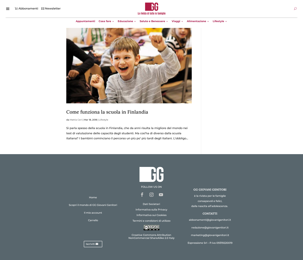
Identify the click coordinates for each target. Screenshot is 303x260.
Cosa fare (105, 21)
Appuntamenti (85, 21)
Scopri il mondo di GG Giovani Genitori (93, 205)
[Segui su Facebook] (142, 195)
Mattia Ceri (76, 119)
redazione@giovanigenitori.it (210, 227)
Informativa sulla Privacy (151, 209)
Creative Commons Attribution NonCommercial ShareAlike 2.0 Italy (151, 236)
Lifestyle (218, 21)
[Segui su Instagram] (151, 195)
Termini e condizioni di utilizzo (151, 220)
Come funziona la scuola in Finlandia (107, 112)
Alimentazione (196, 21)
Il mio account (93, 212)
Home (93, 197)
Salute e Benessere (152, 21)
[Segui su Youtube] (161, 195)
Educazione (125, 21)
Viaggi (176, 21)
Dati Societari (151, 204)
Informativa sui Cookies (151, 215)
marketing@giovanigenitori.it (210, 235)
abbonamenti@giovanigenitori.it (210, 219)
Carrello (93, 220)
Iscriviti (90, 243)
